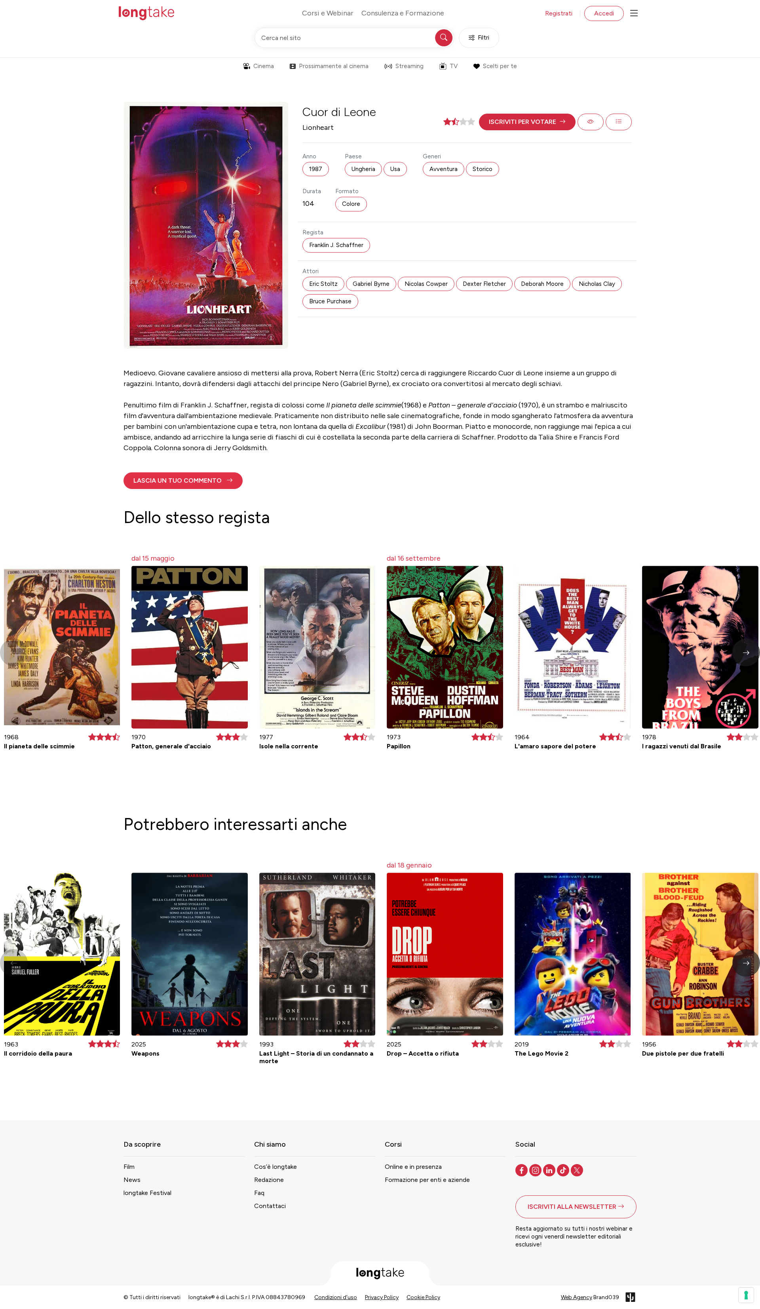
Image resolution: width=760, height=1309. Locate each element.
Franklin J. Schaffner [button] (336, 245)
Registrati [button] (558, 13)
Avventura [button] (443, 169)
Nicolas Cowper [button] (426, 283)
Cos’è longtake (275, 1166)
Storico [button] (482, 169)
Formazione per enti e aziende (427, 1179)
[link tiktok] (564, 1169)
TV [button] (454, 66)
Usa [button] (395, 169)
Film (129, 1166)
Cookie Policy (423, 1297)
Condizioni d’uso (335, 1297)
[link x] (578, 1169)
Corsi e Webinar (327, 13)
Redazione (269, 1179)
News (132, 1179)
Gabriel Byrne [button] (371, 283)
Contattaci (270, 1206)
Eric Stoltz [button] (323, 283)
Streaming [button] (409, 66)
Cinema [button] (263, 66)
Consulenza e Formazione (402, 13)
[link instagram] (536, 1169)
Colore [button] (351, 203)
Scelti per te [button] (500, 66)
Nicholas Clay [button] (597, 283)
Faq (259, 1193)
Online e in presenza (413, 1166)
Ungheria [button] (363, 169)
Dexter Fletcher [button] (484, 283)
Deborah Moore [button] (542, 283)
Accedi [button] (604, 13)
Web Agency (576, 1297)
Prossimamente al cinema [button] (334, 66)
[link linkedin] (550, 1169)
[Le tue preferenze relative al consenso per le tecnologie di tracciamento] (746, 1295)
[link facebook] (522, 1169)
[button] (527, 122)
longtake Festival (147, 1193)
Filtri (483, 37)
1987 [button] (315, 169)
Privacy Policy (382, 1297)
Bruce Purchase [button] (330, 301)
